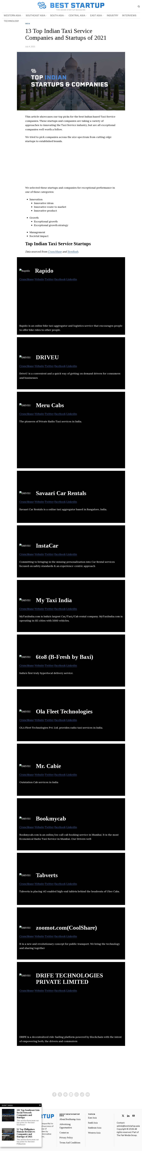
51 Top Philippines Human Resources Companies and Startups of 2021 (26, 1133)
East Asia (92, 1118)
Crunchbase (55, 251)
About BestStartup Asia (69, 1119)
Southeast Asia (94, 1128)
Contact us (64, 1132)
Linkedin (71, 279)
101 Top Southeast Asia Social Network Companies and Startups (28, 1114)
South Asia (93, 1123)
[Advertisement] (71, 166)
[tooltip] (54, 1094)
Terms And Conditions (69, 1142)
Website (39, 279)
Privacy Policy (66, 1137)
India (27, 23)
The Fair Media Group (127, 1135)
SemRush (73, 251)
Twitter (49, 279)
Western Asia (94, 1133)
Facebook (60, 279)
